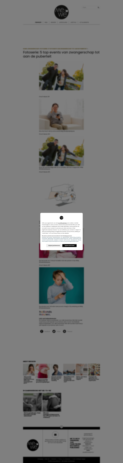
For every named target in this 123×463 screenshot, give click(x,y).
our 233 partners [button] (62, 223)
